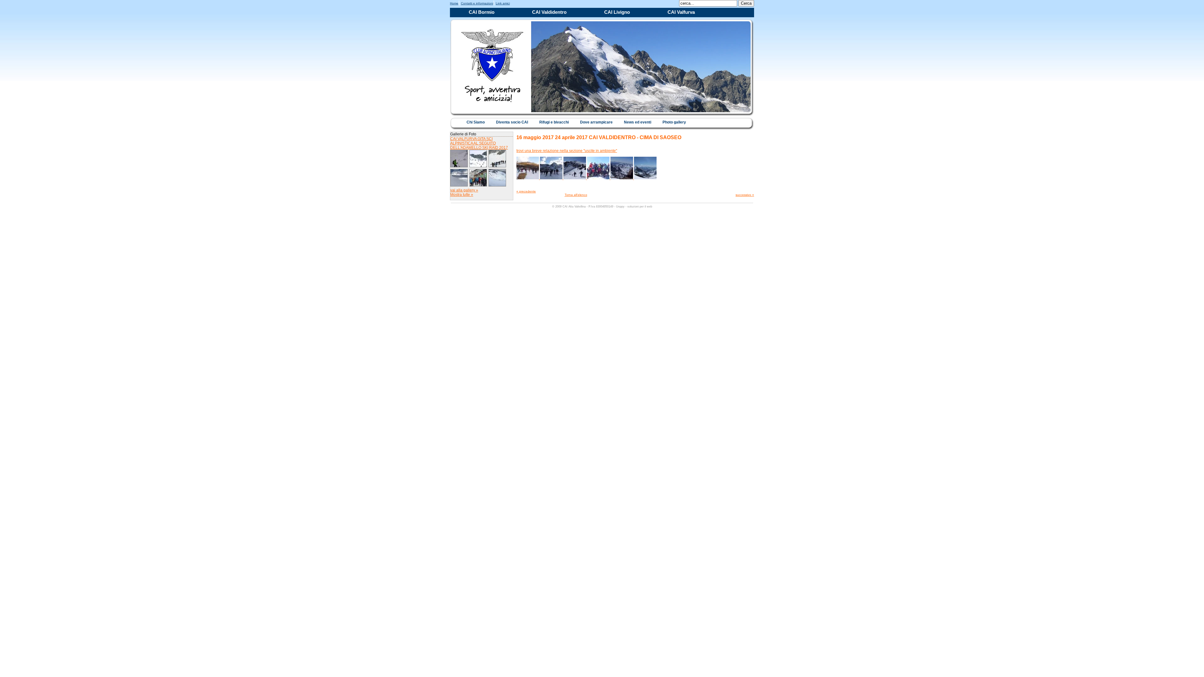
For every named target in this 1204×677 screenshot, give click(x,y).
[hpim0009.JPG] (528, 178)
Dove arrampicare (596, 122)
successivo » (745, 195)
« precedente (526, 191)
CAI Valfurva (681, 12)
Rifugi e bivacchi (554, 122)
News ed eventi (637, 122)
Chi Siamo (476, 122)
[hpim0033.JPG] (622, 178)
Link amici (503, 3)
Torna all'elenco (576, 195)
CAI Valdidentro (549, 12)
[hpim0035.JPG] (645, 178)
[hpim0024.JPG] (598, 178)
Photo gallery (674, 122)
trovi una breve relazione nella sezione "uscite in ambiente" (566, 151)
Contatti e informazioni (477, 3)
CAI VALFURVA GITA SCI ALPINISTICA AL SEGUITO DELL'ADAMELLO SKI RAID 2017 (479, 143)
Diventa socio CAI (512, 122)
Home (454, 3)
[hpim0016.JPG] (575, 178)
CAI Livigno (617, 12)
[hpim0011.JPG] (551, 178)
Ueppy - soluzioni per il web (634, 206)
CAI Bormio (481, 12)
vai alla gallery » (464, 190)
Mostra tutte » (461, 194)
